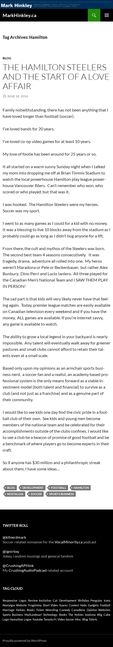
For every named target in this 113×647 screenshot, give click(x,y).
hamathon (16, 619)
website (21, 605)
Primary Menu (106, 15)
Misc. (78, 619)
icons (107, 600)
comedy (64, 610)
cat (55, 600)
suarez (63, 605)
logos (23, 600)
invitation (45, 600)
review (33, 600)
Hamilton (81, 487)
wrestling (51, 610)
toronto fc (50, 619)
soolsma (90, 614)
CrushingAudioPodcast (28, 570)
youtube (37, 619)
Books (63, 614)
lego (6, 619)
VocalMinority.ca (69, 542)
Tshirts (93, 619)
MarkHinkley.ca (19, 15)
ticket (40, 610)
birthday (83, 600)
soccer (36, 494)
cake (107, 614)
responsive (10, 600)
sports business (61, 494)
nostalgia (15, 494)
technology (50, 614)
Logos (28, 619)
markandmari (33, 614)
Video (61, 619)
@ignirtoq (11, 551)
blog (11, 487)
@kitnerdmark (14, 537)
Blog (7, 58)
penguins (96, 600)
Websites (104, 610)
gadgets (93, 605)
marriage (8, 610)
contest (74, 605)
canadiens (78, 610)
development (33, 487)
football (58, 487)
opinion (92, 610)
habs (83, 605)
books (31, 610)
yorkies (20, 610)
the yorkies (76, 614)
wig (99, 614)
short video (50, 605)
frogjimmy (35, 605)
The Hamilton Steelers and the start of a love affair (56, 76)
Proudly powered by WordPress (25, 641)
